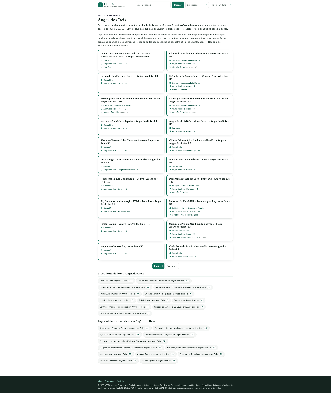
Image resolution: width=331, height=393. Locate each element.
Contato (120, 381)
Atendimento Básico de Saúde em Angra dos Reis (124, 328)
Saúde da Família (179, 89)
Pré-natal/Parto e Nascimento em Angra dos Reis (191, 348)
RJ (104, 15)
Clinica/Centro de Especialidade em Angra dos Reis (124, 287)
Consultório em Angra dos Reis (116, 281)
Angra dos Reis (109, 64)
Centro (120, 64)
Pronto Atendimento (180, 230)
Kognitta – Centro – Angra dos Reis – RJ (122, 246)
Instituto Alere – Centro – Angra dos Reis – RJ (125, 223)
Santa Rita (125, 211)
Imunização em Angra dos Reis (115, 354)
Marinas (189, 256)
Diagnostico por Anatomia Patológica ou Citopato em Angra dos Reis (132, 341)
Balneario (190, 189)
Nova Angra (191, 150)
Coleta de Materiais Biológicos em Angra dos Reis (169, 335)
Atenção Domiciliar (180, 67)
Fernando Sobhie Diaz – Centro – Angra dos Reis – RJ (129, 76)
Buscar (178, 5)
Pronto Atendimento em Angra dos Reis (119, 294)
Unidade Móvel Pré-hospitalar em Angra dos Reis (168, 294)
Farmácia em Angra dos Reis (188, 300)
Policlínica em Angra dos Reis (153, 300)
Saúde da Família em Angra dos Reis (118, 361)
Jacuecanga (191, 211)
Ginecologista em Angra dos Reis (158, 361)
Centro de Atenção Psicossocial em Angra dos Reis (124, 307)
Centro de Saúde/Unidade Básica (186, 60)
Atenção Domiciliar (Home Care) (185, 185)
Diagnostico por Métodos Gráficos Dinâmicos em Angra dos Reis (130, 348)
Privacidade (109, 381)
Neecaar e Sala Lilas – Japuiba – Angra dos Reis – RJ (129, 121)
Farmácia (107, 60)
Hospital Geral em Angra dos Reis (116, 300)
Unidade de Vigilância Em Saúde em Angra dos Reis (178, 307)
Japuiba (121, 128)
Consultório (108, 80)
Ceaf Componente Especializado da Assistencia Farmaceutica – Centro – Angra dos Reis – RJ (126, 55)
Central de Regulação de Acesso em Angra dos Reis (124, 313)
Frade (188, 64)
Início (100, 15)
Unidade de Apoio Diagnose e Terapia (188, 208)
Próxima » (172, 266)
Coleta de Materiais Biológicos (185, 215)
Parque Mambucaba (126, 170)
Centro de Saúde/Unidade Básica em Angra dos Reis (163, 281)
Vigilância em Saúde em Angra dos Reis (119, 335)
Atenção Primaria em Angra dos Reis (155, 354)
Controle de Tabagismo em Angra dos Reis (201, 354)
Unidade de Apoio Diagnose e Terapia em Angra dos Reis (182, 287)
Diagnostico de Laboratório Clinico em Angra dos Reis (181, 328)
